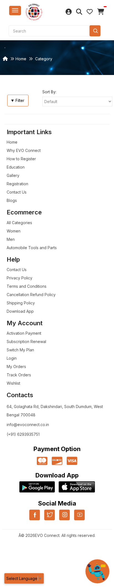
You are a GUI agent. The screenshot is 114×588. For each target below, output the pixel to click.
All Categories (19, 222)
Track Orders (19, 374)
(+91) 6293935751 (23, 434)
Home (20, 58)
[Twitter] (49, 518)
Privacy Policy (19, 278)
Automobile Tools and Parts (32, 247)
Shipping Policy (21, 303)
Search (94, 30)
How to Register (21, 158)
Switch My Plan (20, 349)
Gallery (13, 175)
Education (16, 167)
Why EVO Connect (24, 150)
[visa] (71, 461)
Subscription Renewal (26, 341)
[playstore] (37, 486)
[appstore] (77, 486)
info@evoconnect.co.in (28, 424)
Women (13, 231)
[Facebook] (34, 518)
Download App (20, 311)
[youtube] (79, 518)
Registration (17, 183)
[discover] (57, 461)
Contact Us (17, 192)
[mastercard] (42, 461)
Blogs (12, 200)
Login (12, 358)
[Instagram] (64, 518)
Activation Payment (24, 333)
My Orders (16, 366)
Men (11, 239)
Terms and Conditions (26, 286)
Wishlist (13, 383)
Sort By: (49, 91)
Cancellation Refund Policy (31, 294)
